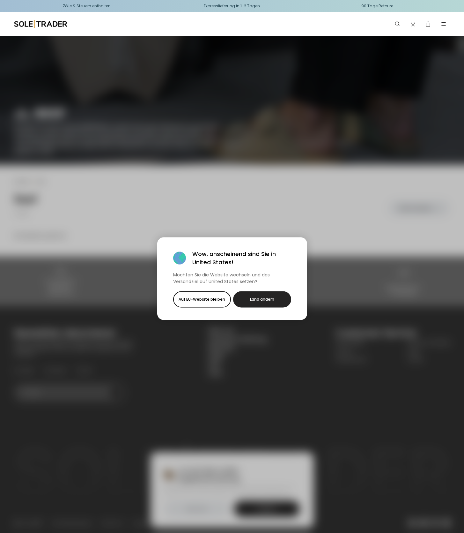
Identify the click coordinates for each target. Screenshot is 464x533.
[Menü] (443, 24)
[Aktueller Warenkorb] (428, 24)
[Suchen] (397, 24)
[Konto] (413, 24)
